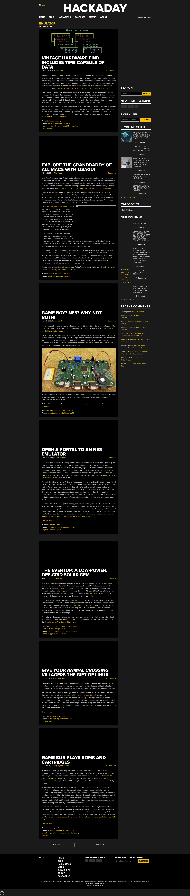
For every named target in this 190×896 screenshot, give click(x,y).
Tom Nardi (61, 678)
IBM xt (67, 631)
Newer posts (100, 845)
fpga (72, 830)
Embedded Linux (66, 719)
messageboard (47, 126)
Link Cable (74, 833)
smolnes (52, 530)
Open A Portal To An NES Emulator (72, 452)
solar (57, 634)
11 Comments (111, 678)
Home (42, 17)
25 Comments (140, 194)
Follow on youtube (129, 106)
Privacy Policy (112, 882)
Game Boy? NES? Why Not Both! (72, 315)
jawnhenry (124, 357)
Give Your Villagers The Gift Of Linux (75, 673)
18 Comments (140, 143)
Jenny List (58, 321)
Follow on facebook (122, 106)
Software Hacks (55, 525)
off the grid (63, 588)
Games (51, 828)
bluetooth (51, 830)
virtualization (48, 129)
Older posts (56, 845)
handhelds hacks (55, 411)
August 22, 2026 (144, 17)
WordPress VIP (99, 886)
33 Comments (110, 578)
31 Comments (140, 182)
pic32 (72, 413)
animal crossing (53, 719)
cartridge (59, 830)
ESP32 (61, 631)
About (103, 17)
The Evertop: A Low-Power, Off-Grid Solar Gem (74, 573)
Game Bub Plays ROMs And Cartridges (74, 760)
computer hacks (66, 626)
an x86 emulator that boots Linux (82, 695)
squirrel (58, 530)
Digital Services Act (134, 882)
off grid (44, 634)
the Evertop (50, 586)
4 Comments (111, 321)
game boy (45, 833)
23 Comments (110, 173)
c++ (49, 527)
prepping (51, 634)
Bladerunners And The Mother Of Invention (141, 176)
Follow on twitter (125, 106)
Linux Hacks (53, 716)
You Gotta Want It (141, 223)
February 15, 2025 (48, 766)
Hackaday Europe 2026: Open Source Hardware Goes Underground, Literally (141, 162)
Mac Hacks (53, 274)
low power (74, 631)
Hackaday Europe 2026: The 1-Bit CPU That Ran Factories (141, 149)
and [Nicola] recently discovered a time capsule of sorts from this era (83, 88)
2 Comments (111, 458)
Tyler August (58, 173)
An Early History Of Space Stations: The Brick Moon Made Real (142, 136)
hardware (66, 123)
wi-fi (46, 835)
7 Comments (140, 170)
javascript (67, 276)
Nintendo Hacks (68, 411)
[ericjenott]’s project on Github (60, 622)
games (67, 833)
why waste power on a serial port (82, 605)
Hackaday (95, 8)
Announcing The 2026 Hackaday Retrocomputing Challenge (140, 289)
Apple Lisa (52, 276)
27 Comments (140, 278)
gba (56, 413)
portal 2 (66, 527)
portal (60, 527)
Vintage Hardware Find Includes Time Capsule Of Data (73, 62)
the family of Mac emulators (56, 207)
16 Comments (140, 296)
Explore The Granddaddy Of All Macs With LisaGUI (77, 167)
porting (72, 527)
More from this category (129, 197)
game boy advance (57, 833)
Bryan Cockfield (60, 71)
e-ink (49, 631)
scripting (45, 530)
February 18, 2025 (48, 678)
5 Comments (111, 71)
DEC (53, 123)
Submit (92, 17)
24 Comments (140, 154)
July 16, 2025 (46, 71)
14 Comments (140, 266)
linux (50, 721)
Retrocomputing (55, 121)
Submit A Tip (64, 870)
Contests (80, 17)
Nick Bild (124, 339)
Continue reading (49, 521)
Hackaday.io (64, 17)
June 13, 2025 (47, 458)
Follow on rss (132, 106)
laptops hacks (60, 629)
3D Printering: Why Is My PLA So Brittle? (141, 272)
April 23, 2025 (47, 578)
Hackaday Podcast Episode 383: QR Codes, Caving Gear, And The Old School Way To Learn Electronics (141, 236)
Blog (51, 17)
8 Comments (140, 227)
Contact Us (64, 876)
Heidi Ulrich (59, 578)
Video (61, 867)
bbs (49, 123)
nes (67, 413)
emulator (58, 123)
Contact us (136, 106)
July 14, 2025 (46, 173)
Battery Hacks (54, 626)
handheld (62, 413)
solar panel (93, 593)
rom (43, 835)
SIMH (68, 126)
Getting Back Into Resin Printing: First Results (141, 188)
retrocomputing (59, 126)
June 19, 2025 (47, 321)
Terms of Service (122, 882)
